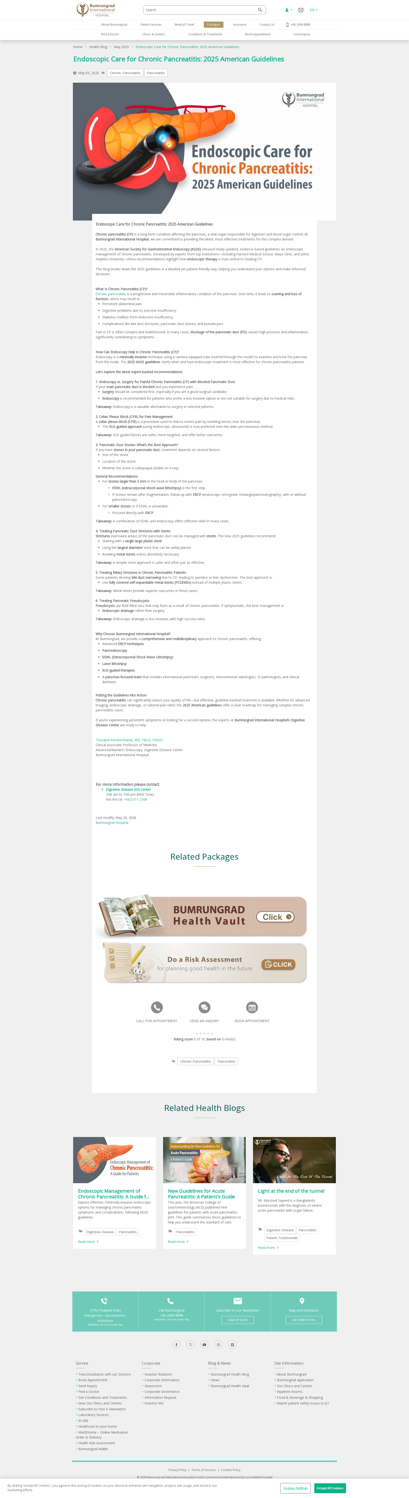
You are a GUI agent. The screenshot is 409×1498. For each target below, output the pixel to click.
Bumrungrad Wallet (93, 1449)
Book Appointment (258, 34)
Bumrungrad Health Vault (230, 1386)
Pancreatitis (156, 73)
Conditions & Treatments (205, 34)
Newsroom (153, 1386)
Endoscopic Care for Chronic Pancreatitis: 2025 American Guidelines (187, 47)
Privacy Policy (178, 1470)
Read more (86, 1241)
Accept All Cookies (330, 1488)
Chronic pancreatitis (111, 294)
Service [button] (82, 1363)
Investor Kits (154, 1403)
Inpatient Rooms (289, 1391)
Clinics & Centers (153, 34)
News (215, 1380)
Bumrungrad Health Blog (230, 1374)
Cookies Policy (230, 1470)
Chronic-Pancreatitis (125, 73)
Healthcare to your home (97, 1426)
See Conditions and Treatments (102, 1397)
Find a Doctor (110, 34)
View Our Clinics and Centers (100, 1403)
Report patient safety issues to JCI (303, 1403)
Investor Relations (158, 1374)
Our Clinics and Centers (294, 1386)
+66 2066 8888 (300, 24)
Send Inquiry (301, 34)
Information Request (160, 1397)
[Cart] (301, 10)
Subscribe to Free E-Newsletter (102, 1409)
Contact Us (266, 24)
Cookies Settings (295, 1488)
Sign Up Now (237, 1320)
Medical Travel (184, 24)
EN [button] (312, 10)
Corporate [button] (151, 1363)
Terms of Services (203, 1470)
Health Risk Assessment (96, 1443)
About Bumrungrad (114, 24)
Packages (213, 24)
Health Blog (98, 47)
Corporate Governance (162, 1391)
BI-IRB (83, 1420)
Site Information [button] (288, 1363)
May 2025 (121, 47)
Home (78, 47)
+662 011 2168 (135, 799)
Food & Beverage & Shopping (300, 1397)
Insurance (239, 24)
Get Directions (304, 1320)
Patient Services (151, 24)
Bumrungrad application (295, 1380)
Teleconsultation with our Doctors (104, 1374)
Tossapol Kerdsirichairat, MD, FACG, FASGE (129, 740)
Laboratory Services (93, 1414)
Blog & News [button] (219, 1363)
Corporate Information (162, 1380)
